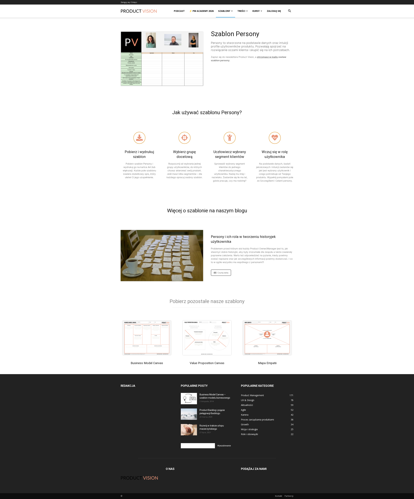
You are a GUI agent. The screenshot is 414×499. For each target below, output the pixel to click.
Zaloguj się (274, 10)
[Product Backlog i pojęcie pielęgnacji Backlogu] (189, 414)
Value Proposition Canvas (207, 363)
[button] (289, 11)
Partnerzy (289, 496)
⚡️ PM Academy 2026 (201, 10)
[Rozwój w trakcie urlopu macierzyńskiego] (189, 429)
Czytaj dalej (223, 272)
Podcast (179, 10)
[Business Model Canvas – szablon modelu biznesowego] (189, 398)
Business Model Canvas (147, 363)
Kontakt (278, 496)
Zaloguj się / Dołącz (129, 2)
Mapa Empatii (267, 363)
